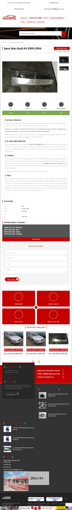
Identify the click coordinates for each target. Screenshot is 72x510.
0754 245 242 (7, 467)
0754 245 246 (18, 9)
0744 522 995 (7, 464)
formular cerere (35, 18)
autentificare (40, 505)
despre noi (40, 22)
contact (46, 18)
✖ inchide (61, 508)
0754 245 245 (9, 234)
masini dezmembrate (57, 18)
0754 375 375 (54, 3)
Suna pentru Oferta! (13, 350)
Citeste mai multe (10, 394)
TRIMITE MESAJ (11, 280)
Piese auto (5, 42)
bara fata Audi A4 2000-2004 (16, 42)
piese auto (24, 18)
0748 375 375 (9, 227)
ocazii (23, 22)
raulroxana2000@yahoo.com (54, 9)
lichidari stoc (31, 22)
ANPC (65, 499)
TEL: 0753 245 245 (62, 51)
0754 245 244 (9, 232)
